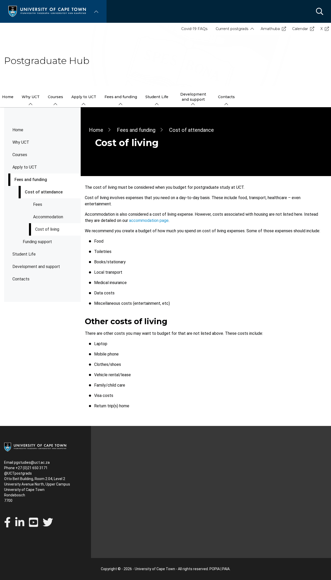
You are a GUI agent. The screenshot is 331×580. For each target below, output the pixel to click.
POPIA (214, 569)
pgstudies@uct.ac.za (32, 462)
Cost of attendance (44, 192)
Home (17, 129)
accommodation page (149, 220)
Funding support (37, 241)
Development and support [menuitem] (193, 97)
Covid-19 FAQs (194, 28)
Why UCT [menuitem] (31, 97)
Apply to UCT (24, 167)
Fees (37, 204)
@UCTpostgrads (18, 473)
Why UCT (20, 142)
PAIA (226, 569)
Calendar (300, 28)
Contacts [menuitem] (226, 97)
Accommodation (48, 216)
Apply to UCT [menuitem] (83, 97)
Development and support (36, 266)
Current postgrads (232, 28)
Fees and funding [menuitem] (120, 97)
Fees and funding (30, 179)
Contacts (20, 279)
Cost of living (47, 229)
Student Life (24, 254)
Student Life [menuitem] (156, 97)
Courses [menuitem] (55, 97)
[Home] (47, 11)
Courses (19, 154)
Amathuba (270, 28)
